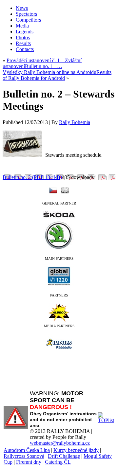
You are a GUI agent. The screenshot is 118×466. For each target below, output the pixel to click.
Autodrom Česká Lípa (27, 450)
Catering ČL (58, 462)
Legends (24, 31)
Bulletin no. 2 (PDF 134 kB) (32, 177)
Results (23, 43)
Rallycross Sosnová (24, 456)
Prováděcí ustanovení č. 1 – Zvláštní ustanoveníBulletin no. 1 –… (42, 63)
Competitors (28, 20)
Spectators (26, 14)
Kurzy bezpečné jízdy (76, 450)
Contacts (25, 49)
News (22, 8)
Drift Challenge (64, 456)
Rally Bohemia (74, 122)
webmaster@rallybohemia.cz (60, 443)
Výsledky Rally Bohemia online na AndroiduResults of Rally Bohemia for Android (57, 75)
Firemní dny (28, 462)
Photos (23, 37)
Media (22, 25)
